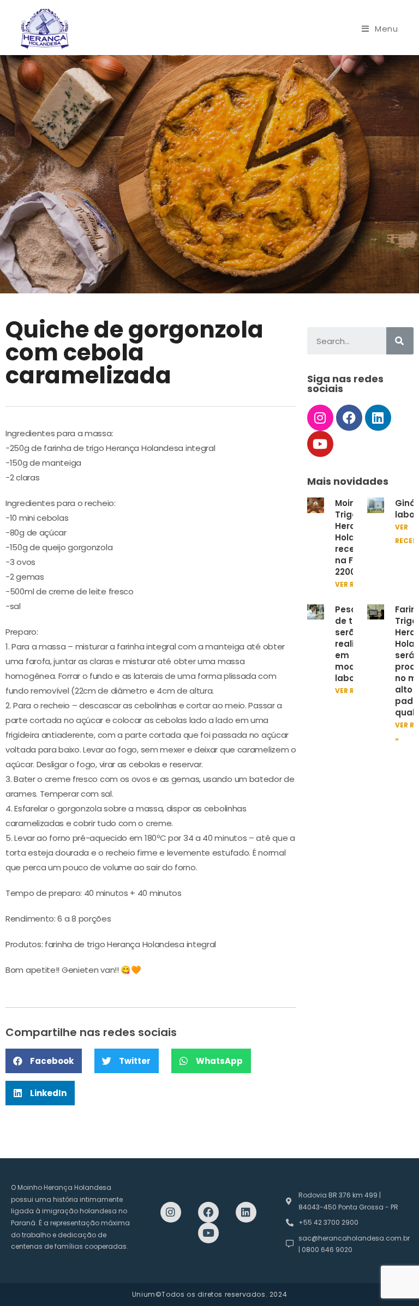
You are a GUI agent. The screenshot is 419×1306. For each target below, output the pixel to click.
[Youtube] (320, 444)
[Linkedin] (378, 418)
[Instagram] (320, 418)
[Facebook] (349, 418)
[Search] (400, 340)
